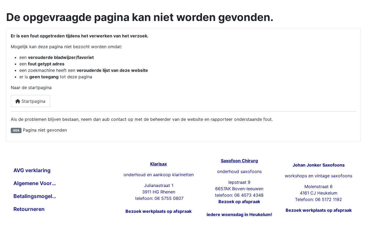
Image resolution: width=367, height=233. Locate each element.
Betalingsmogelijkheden (35, 196)
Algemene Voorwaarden (35, 183)
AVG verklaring (32, 170)
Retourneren (29, 209)
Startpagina (32, 101)
